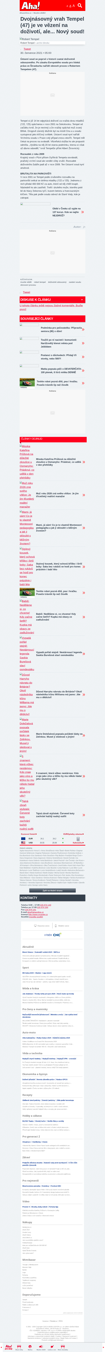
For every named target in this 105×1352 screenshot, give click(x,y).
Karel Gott (71, 865)
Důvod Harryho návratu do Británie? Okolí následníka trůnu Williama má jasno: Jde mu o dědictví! (59, 694)
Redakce (53, 1321)
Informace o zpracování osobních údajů (41, 1336)
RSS (61, 1321)
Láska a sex (52, 1349)
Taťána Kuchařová (77, 878)
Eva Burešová (25, 856)
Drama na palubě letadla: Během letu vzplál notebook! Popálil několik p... (46, 958)
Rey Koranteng (77, 875)
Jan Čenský (70, 860)
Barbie (24, 1270)
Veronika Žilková (50, 883)
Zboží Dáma (26, 1235)
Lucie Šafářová (33, 870)
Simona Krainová (50, 878)
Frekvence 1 (26, 1307)
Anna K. (37, 851)
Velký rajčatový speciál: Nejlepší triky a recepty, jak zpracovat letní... (45, 1109)
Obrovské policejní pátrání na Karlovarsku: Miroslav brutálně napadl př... (46, 956)
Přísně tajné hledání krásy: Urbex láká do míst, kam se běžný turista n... (46, 1130)
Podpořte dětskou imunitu (32, 1163)
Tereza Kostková (39, 880)
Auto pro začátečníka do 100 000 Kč (34, 1245)
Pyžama (25, 1275)
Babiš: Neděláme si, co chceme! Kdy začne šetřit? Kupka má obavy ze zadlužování (56, 617)
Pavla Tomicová (55, 875)
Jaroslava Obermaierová (63, 863)
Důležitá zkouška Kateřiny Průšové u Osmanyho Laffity (40, 1210)
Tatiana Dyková (25, 880)
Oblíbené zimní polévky (31, 1100)
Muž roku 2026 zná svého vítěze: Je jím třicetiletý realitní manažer (57, 495)
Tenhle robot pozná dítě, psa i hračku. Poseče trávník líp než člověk (57, 383)
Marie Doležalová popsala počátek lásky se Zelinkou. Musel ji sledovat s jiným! (59, 735)
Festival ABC (56, 1186)
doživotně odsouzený (57, 282)
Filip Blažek (59, 856)
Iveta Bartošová (46, 860)
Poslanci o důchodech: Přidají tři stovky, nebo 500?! (59, 357)
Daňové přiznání (28, 1080)
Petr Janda (66, 875)
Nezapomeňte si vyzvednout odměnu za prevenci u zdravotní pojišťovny (46, 1174)
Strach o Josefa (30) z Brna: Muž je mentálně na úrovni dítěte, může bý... (46, 1000)
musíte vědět (26, 282)
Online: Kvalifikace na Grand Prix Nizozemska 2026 (39, 1041)
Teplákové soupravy (29, 1280)
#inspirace (26, 1142)
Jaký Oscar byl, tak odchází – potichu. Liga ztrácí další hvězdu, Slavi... (46, 982)
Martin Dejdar (48, 873)
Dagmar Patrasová (42, 853)
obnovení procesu (28, 285)
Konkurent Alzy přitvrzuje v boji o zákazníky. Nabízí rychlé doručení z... (46, 1086)
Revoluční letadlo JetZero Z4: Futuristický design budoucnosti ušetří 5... (46, 1192)
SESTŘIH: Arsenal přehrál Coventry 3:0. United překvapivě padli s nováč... (47, 976)
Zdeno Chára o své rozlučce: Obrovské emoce (38, 1215)
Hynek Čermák (69, 858)
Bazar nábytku (27, 1288)
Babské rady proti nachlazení (55, 1163)
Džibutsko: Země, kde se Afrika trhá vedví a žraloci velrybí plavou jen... (46, 1127)
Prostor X (26, 1207)
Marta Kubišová (36, 873)
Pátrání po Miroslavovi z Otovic (32, 1213)
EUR (31, 838)
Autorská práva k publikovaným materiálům (52, 1332)
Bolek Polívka (70, 851)
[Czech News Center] (57, 934)
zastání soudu (75, 282)
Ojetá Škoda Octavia (29, 1250)
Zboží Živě (26, 1230)
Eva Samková (36, 856)
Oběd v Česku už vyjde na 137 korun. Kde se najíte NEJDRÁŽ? (66, 212)
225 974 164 (42, 907)
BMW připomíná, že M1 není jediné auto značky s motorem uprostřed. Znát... (47, 1044)
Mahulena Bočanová (75, 870)
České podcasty (27, 1302)
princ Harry (43, 885)
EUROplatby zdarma (73, 834)
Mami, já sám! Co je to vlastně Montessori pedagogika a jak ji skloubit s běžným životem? (59, 528)
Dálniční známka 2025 (61, 1038)
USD (31, 843)
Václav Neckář (65, 880)
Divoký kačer (40, 1121)
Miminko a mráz (57, 1015)
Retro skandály (63, 1349)
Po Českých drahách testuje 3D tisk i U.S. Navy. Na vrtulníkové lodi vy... (46, 1062)
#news (44, 1142)
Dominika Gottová (75, 853)
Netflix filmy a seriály (56, 1121)
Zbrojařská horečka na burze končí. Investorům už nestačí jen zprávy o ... (47, 1083)
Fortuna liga (53, 1207)
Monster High (26, 1267)
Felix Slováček (48, 856)
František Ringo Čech (73, 856)
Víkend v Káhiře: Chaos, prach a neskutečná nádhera (40, 1125)
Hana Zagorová (39, 858)
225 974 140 (45, 905)
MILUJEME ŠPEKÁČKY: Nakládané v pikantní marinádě (40, 1020)
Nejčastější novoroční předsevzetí (35, 1015)
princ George (33, 885)
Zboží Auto (26, 1248)
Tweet (27, 49)
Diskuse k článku (35, 299)
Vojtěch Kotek (72, 883)
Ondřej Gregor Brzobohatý (38, 875)
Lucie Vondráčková (48, 870)
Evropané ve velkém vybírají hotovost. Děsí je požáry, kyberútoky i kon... (46, 961)
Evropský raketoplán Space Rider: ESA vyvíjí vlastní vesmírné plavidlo (45, 1189)
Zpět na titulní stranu (52, 890)
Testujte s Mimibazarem (30, 1264)
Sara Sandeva (37, 878)
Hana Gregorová (26, 858)
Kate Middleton (25, 868)
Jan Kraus (79, 860)
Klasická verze (43, 926)
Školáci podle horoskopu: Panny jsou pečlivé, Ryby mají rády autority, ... (46, 1023)
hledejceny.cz (26, 1227)
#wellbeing (36, 1142)
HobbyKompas (27, 1243)
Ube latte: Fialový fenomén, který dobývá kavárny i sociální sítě (43, 1104)
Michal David (59, 873)
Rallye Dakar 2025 (44, 1038)
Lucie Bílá (73, 868)
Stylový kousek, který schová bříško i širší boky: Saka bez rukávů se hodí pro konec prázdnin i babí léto (59, 566)
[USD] (23, 842)
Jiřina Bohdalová (36, 865)
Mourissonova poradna (31, 1186)
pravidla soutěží (36, 917)
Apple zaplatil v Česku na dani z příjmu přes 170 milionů (40, 1088)
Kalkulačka (78, 843)
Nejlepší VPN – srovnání (66, 1059)
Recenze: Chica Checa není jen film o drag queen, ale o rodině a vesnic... (46, 1148)
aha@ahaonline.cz (35, 912)
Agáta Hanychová (26, 851)
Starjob (24, 1299)
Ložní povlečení (27, 1285)
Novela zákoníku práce (46, 1080)
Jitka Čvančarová (50, 865)
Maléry (30, 1349)
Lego (24, 1272)
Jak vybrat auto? (28, 1253)
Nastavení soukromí (69, 1336)
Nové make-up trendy (65, 994)
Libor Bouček (51, 868)
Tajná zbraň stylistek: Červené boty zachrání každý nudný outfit (55, 815)
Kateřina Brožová (38, 868)
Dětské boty (26, 1283)
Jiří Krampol (24, 865)
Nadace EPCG (61, 1080)
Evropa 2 (25, 1310)
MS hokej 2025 (28, 973)
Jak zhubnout (27, 994)
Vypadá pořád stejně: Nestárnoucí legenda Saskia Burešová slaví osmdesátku (59, 653)
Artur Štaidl (60, 851)
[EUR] (23, 838)
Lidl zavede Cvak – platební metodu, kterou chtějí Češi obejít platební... (45, 1067)
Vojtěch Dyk (61, 883)
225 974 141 (30, 910)
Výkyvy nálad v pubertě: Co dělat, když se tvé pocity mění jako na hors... (46, 1195)
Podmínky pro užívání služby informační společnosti (52, 1334)
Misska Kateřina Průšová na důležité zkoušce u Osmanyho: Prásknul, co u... (47, 1002)
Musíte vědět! (41, 1349)
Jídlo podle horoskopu (65, 1100)
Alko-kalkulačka (28, 1038)
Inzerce (45, 1321)
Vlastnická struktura (34, 1338)
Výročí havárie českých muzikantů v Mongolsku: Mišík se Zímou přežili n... (47, 997)
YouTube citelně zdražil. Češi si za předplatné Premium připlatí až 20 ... (45, 1065)
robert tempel (40, 282)
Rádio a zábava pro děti (30, 1305)
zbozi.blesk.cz (27, 1237)
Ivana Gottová (34, 860)
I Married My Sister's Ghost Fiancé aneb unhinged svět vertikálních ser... (46, 1145)
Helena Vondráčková (54, 858)
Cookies (58, 1336)
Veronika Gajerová (35, 883)
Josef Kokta (62, 865)
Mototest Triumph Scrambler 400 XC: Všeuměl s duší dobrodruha (44, 1047)
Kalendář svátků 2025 (43, 952)
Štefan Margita (63, 878)
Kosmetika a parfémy (29, 1277)
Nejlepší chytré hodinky (31, 1059)
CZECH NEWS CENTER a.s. (53, 1326)
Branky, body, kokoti (40, 1207)
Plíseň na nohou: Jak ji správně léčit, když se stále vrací (41, 1171)
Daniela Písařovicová (59, 853)
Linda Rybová (63, 868)
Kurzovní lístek (28, 834)
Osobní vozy (26, 1232)
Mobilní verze (63, 926)
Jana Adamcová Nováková (30, 863)
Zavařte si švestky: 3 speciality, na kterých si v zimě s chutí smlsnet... (45, 1106)
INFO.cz (57, 952)
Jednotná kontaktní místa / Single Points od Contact (59, 1338)
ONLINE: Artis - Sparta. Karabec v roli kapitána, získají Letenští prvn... (45, 979)
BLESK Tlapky (28, 1121)
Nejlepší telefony (49, 1059)
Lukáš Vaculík (61, 870)
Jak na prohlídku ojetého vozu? (32, 1240)
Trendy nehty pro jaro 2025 (45, 994)
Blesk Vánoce (28, 952)
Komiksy (45, 1186)
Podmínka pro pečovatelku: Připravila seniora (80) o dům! (61, 330)
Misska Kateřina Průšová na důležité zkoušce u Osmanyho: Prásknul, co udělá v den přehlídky (58, 462)
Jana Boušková (46, 863)
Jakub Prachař (58, 860)
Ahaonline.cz (25, 13)
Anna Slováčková (47, 851)
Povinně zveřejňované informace (52, 1340)
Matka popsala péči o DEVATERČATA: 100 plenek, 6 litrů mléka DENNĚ (61, 371)
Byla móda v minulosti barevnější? (33, 1151)
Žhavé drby (19, 1349)
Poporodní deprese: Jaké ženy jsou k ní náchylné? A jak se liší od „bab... (46, 1169)
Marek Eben (24, 873)
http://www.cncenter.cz (38, 914)
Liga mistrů (47, 973)
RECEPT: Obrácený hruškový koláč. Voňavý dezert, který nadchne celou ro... (48, 1026)
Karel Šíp (80, 865)
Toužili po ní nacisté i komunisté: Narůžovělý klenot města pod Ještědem (59, 343)
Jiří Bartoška (78, 863)
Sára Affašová (25, 878)
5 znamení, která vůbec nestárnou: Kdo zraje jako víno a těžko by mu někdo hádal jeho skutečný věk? (59, 776)
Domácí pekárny (48, 1100)
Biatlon (38, 973)
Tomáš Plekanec (52, 880)
